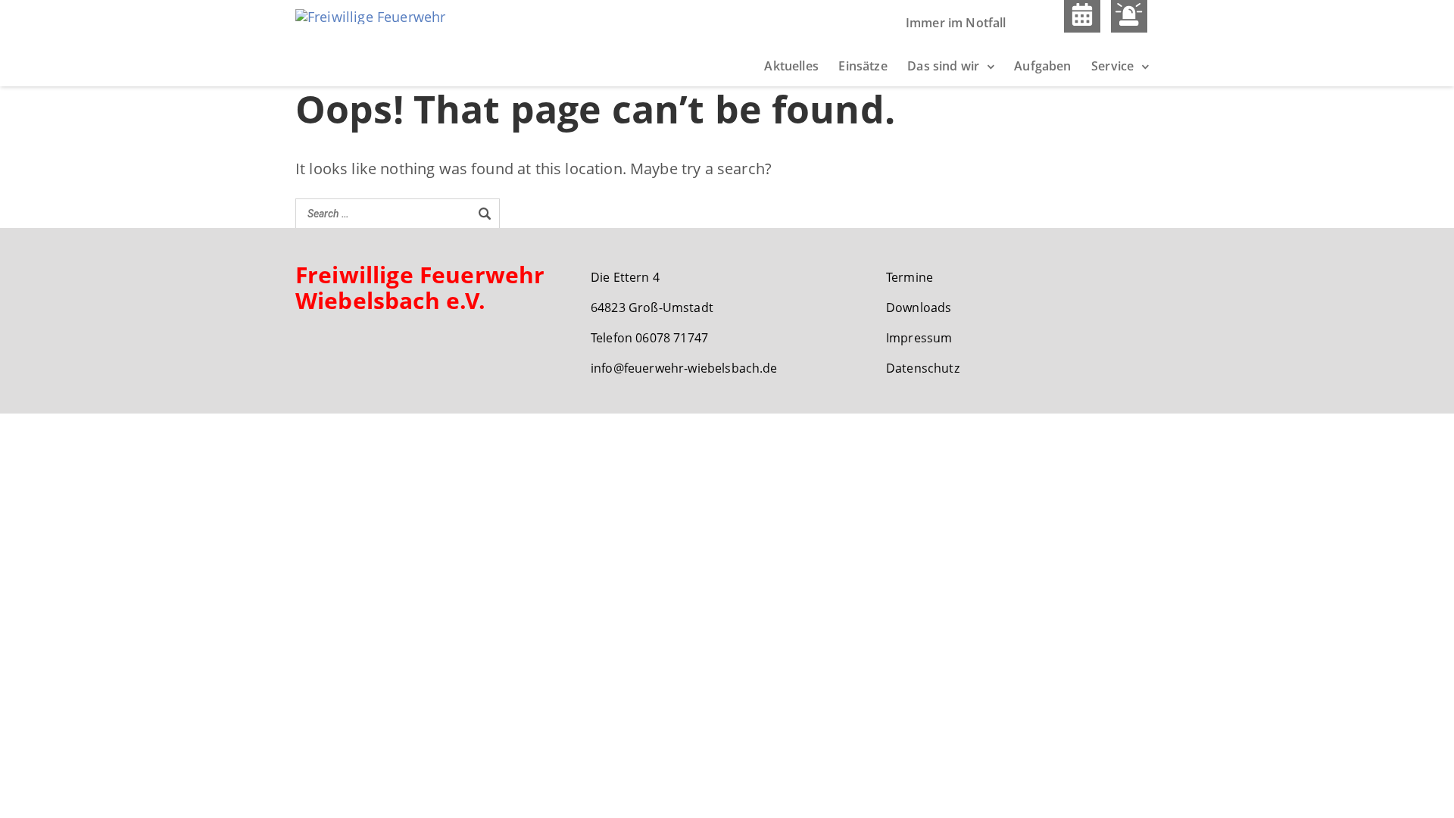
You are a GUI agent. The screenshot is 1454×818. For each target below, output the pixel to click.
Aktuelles (791, 66)
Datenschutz (922, 368)
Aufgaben (1042, 66)
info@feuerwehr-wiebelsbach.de (684, 368)
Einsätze (862, 66)
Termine (909, 277)
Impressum (919, 337)
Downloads (918, 307)
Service (1112, 66)
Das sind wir (943, 66)
